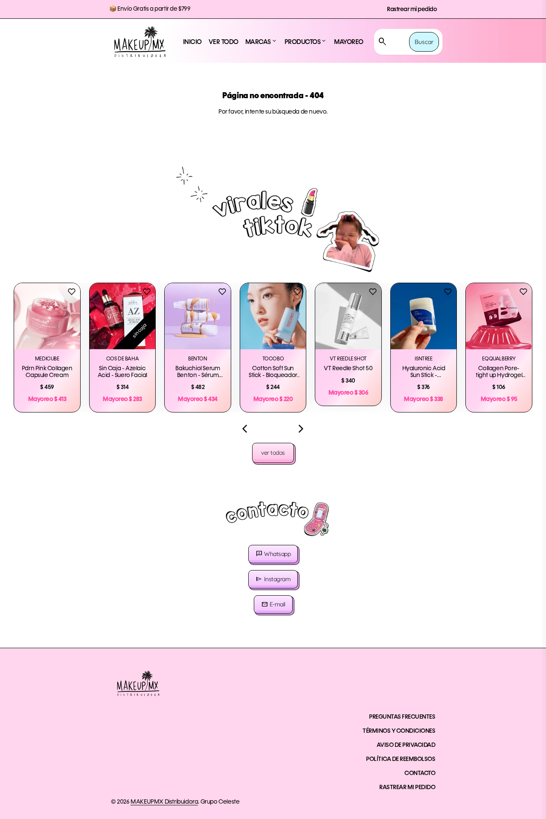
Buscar (424, 42)
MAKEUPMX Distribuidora (164, 802)
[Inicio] (140, 42)
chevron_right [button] (301, 429)
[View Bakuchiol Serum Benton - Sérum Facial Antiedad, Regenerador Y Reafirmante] (198, 316)
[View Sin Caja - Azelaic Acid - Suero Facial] (123, 316)
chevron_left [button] (245, 429)
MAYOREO (348, 42)
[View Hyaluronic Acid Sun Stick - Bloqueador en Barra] (424, 316)
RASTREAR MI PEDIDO (407, 787)
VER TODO (223, 42)
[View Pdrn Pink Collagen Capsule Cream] (47, 316)
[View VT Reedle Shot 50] (348, 316)
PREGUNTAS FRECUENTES (402, 717)
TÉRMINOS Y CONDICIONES (399, 731)
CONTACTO (419, 773)
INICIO (192, 42)
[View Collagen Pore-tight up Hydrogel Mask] (499, 316)
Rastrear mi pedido (412, 9)
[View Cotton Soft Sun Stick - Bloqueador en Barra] (273, 316)
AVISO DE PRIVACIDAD (406, 745)
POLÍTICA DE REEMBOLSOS (400, 759)
